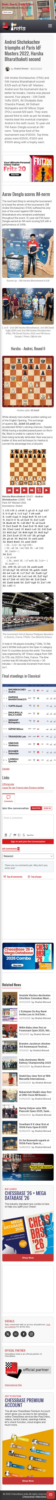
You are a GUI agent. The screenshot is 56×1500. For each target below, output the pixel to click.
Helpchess (40, 1496)
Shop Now (28, 1257)
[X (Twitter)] (8, 1334)
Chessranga (28, 1496)
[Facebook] (24, 1334)
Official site (8, 784)
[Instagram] (31, 1334)
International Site (13, 1385)
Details (6, 768)
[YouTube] (16, 1334)
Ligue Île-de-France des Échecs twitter (23, 787)
